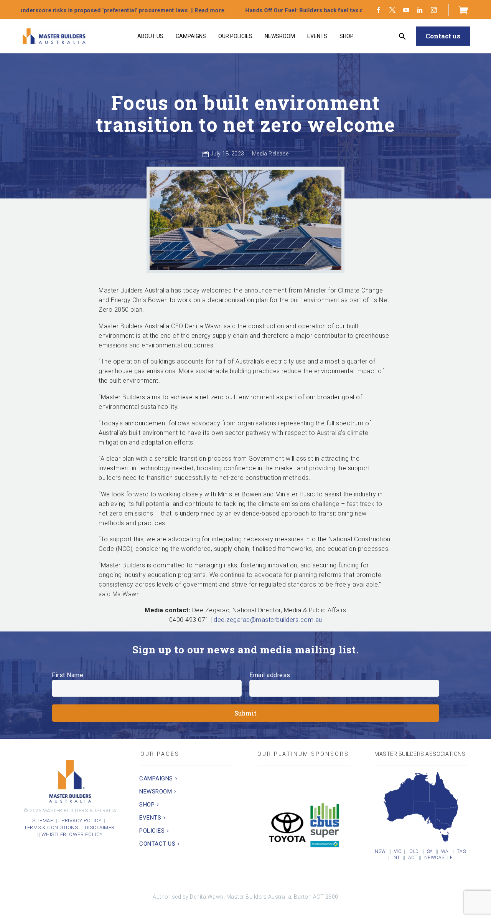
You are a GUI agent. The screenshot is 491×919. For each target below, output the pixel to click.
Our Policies (235, 36)
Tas (461, 851)
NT (397, 857)
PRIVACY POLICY (81, 820)
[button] (402, 36)
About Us (150, 36)
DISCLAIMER (100, 827)
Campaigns (191, 36)
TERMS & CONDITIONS (51, 827)
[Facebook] (379, 10)
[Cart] (463, 10)
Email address (269, 675)
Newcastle (438, 857)
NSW (380, 851)
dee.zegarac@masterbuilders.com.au (268, 619)
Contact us (442, 35)
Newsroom (280, 36)
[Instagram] (434, 10)
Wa (445, 851)
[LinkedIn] (420, 10)
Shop (346, 36)
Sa (430, 851)
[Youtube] (406, 10)
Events (317, 36)
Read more (153, 10)
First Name (67, 675)
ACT (413, 857)
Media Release (270, 153)
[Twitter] (392, 10)
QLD (414, 851)
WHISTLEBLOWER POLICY (72, 834)
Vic (398, 851)
